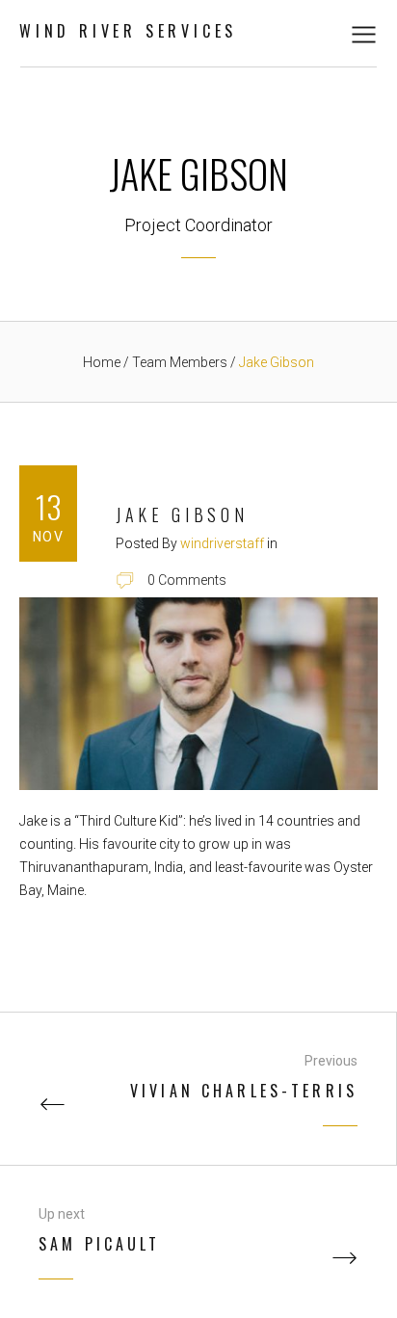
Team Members (181, 362)
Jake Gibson (182, 514)
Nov (48, 536)
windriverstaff (222, 543)
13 (49, 506)
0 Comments (186, 580)
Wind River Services (128, 30)
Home (101, 362)
